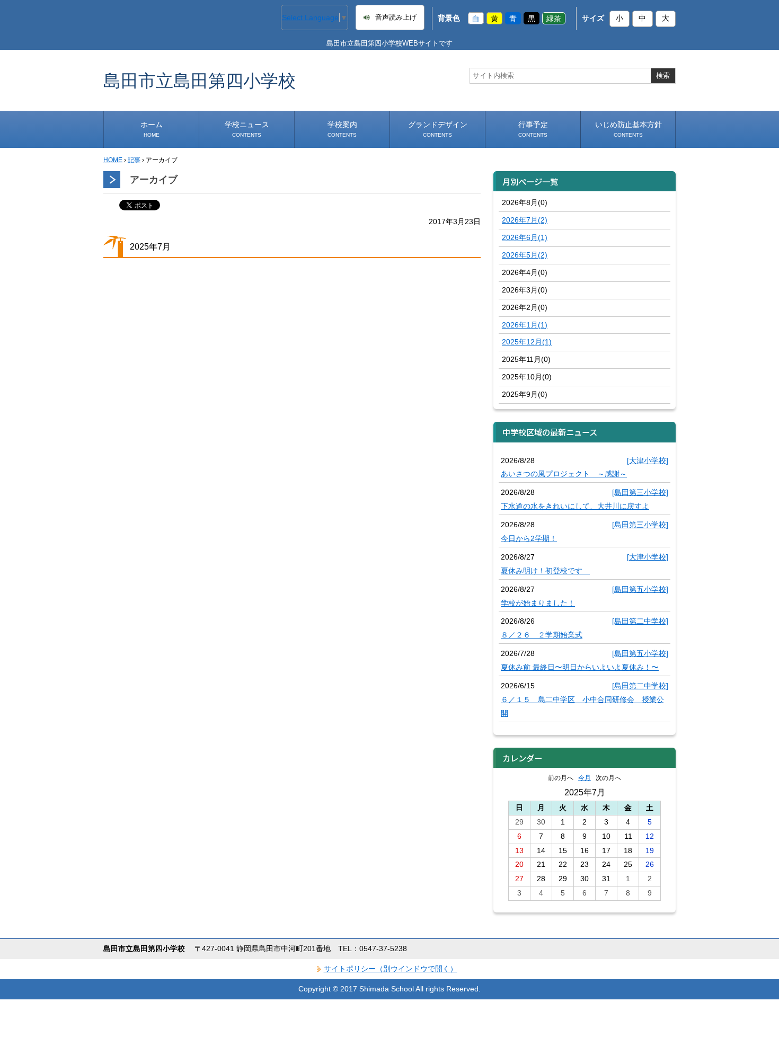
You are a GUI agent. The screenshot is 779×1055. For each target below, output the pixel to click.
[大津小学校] (647, 460)
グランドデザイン (437, 129)
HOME (112, 160)
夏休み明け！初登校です (545, 570)
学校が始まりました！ (538, 603)
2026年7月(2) (524, 220)
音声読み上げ (396, 17)
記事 (134, 160)
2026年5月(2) (524, 255)
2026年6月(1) (524, 237)
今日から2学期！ (529, 538)
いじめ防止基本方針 (628, 129)
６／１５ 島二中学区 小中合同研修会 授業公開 (582, 706)
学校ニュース (247, 129)
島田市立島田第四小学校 (199, 80)
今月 (584, 778)
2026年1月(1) (524, 325)
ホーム (151, 129)
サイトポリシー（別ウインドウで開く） (390, 968)
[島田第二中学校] (640, 621)
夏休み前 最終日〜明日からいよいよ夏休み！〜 (580, 667)
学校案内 (342, 129)
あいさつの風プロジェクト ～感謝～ (564, 473)
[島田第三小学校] (640, 492)
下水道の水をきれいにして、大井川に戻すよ (575, 506)
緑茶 (553, 18)
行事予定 (533, 129)
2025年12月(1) (527, 342)
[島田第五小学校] (640, 589)
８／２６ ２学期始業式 (541, 635)
